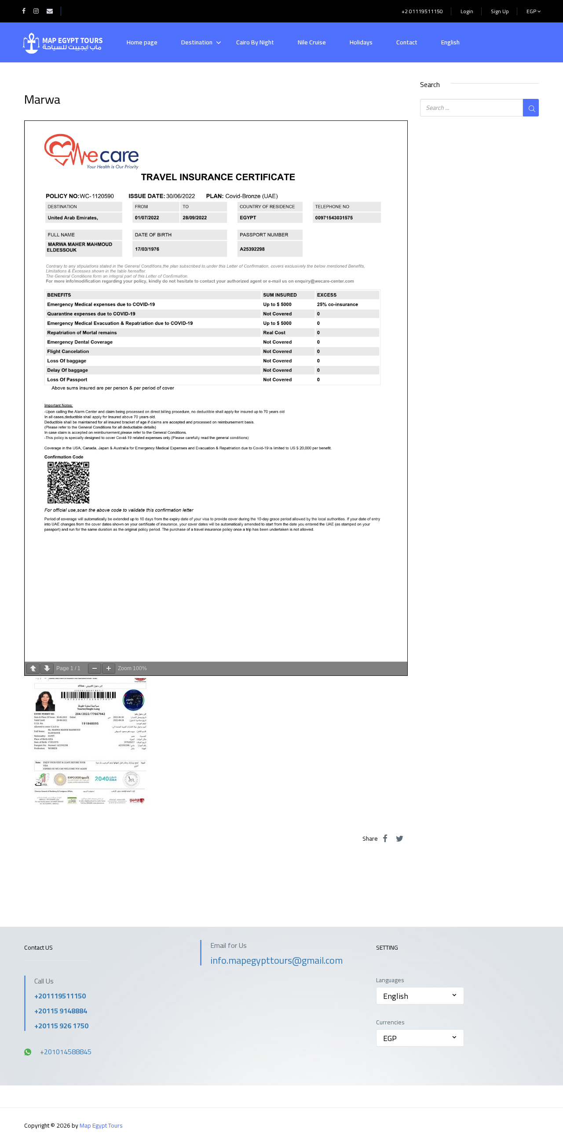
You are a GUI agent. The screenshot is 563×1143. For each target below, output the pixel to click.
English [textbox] (395, 996)
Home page (142, 42)
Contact (406, 42)
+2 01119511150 (422, 11)
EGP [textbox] (390, 1038)
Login (467, 11)
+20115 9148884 (60, 1010)
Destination (196, 42)
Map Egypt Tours (101, 1125)
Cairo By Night (255, 42)
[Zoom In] (108, 669)
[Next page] (47, 669)
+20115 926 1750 (61, 1025)
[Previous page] (33, 669)
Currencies (390, 1022)
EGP (531, 11)
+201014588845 (65, 1051)
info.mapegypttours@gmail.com (276, 960)
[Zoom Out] (94, 669)
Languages (390, 980)
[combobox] (420, 996)
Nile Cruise (312, 42)
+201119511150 (60, 995)
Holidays (361, 42)
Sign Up (500, 11)
